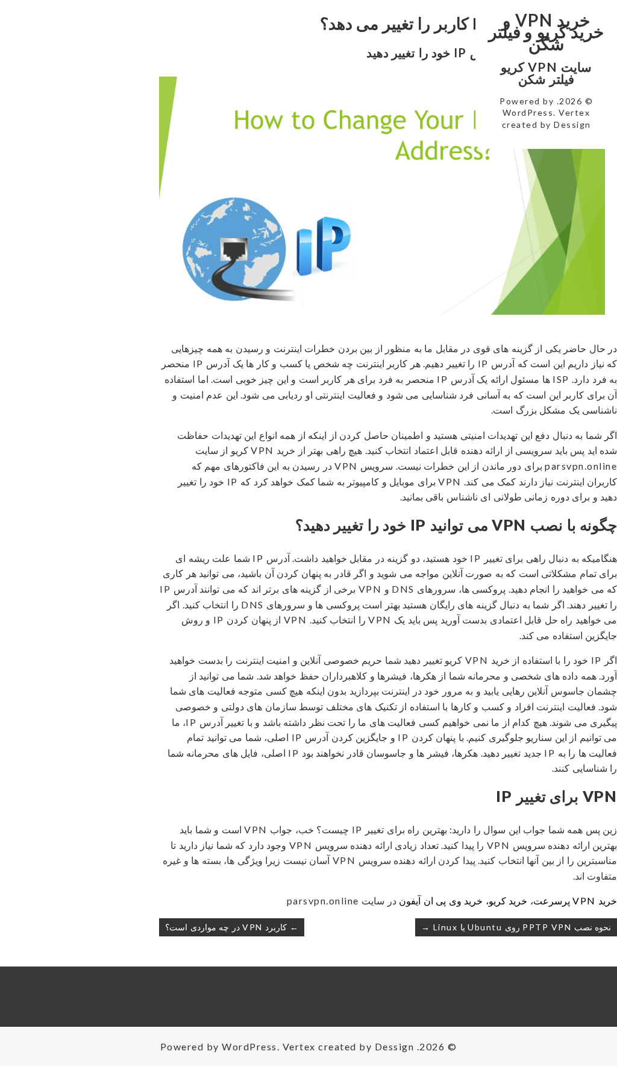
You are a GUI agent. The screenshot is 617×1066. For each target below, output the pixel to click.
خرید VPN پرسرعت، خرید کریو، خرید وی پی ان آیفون (508, 900)
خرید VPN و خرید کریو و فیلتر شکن (546, 32)
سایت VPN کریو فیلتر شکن (546, 72)
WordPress (528, 112)
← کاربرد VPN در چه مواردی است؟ (231, 927)
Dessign (572, 124)
